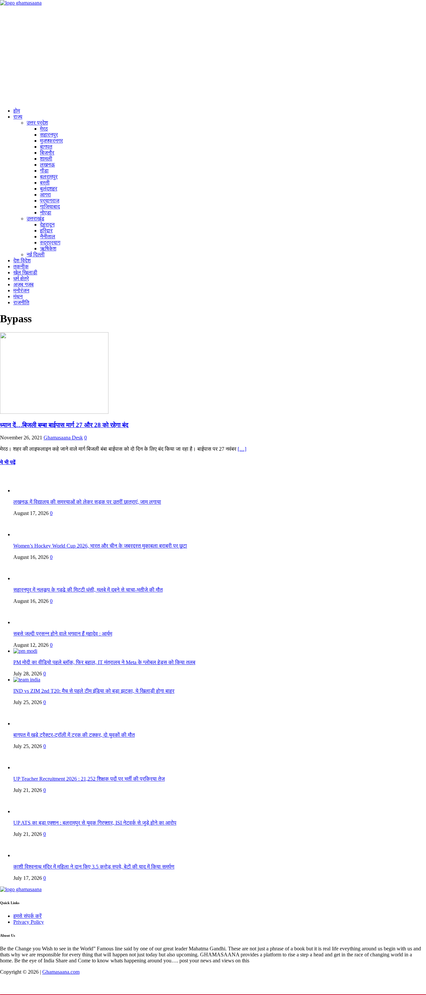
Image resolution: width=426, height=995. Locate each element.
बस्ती (45, 182)
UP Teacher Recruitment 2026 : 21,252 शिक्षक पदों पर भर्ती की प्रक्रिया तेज (89, 779)
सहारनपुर (49, 134)
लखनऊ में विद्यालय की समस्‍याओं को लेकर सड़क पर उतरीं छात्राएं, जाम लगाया (87, 502)
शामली (46, 158)
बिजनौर (47, 152)
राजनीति (21, 302)
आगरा (45, 194)
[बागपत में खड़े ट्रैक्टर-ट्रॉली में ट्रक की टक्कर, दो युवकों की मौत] (26, 723)
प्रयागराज (49, 200)
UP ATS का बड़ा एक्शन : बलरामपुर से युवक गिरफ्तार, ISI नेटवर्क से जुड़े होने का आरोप (94, 823)
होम (16, 111)
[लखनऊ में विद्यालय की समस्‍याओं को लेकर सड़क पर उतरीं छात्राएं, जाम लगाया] (26, 490)
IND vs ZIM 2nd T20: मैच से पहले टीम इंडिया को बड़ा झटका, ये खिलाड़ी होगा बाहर (93, 691)
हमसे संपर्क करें (27, 916)
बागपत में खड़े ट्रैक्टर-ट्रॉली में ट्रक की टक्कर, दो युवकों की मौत (74, 735)
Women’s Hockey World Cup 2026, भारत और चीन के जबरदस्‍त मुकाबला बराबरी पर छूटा (100, 546)
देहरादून (47, 224)
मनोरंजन (21, 290)
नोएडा (45, 212)
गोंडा (44, 170)
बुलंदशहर (48, 188)
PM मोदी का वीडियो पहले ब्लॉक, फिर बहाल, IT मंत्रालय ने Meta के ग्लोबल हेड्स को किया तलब (104, 662)
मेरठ (44, 128)
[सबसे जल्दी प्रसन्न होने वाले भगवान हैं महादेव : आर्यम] (26, 622)
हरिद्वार (46, 230)
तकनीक (21, 266)
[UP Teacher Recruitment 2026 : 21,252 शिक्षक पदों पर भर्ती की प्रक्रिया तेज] (26, 767)
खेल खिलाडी (25, 272)
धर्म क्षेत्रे (21, 278)
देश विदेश (22, 260)
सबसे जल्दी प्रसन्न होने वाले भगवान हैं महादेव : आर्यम (62, 633)
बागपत (46, 146)
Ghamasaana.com (61, 972)
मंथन (18, 296)
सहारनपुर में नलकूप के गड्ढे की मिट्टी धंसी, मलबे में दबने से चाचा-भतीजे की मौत (88, 590)
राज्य (17, 117)
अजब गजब (23, 284)
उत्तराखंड (35, 218)
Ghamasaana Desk (63, 437)
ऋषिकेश (48, 248)
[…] (242, 449)
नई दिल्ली (36, 254)
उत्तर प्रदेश (37, 122)
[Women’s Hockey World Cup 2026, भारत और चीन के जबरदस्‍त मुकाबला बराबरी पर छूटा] (26, 534)
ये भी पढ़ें (8, 462)
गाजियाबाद (50, 206)
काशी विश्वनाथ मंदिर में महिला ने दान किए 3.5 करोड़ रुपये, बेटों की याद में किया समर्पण (93, 867)
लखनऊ (47, 164)
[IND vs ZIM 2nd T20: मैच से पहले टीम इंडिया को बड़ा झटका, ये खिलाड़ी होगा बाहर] (26, 679)
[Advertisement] (213, 56)
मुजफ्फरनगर (51, 140)
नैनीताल (47, 236)
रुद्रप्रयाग (50, 242)
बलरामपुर (49, 176)
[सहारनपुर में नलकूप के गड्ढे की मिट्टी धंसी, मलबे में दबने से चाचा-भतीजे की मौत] (26, 578)
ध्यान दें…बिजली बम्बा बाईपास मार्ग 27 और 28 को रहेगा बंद (64, 424)
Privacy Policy (28, 922)
